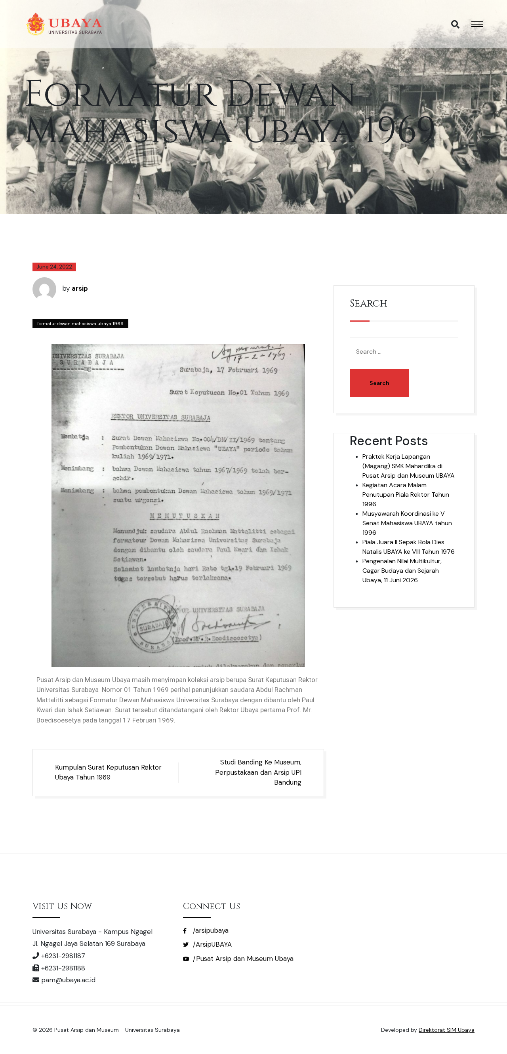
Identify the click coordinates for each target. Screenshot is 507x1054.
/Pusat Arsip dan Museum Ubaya (242, 958)
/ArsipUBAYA (211, 944)
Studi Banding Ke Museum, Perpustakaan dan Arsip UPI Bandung (258, 772)
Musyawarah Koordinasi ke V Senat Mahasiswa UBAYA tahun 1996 (407, 523)
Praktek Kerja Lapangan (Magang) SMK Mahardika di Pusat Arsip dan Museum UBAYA (408, 466)
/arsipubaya (210, 930)
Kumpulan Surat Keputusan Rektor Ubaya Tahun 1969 (108, 772)
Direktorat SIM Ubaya (447, 1029)
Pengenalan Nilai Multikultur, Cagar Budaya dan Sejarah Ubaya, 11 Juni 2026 (402, 570)
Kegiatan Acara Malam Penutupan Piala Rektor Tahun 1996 (405, 494)
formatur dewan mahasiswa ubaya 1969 (80, 323)
